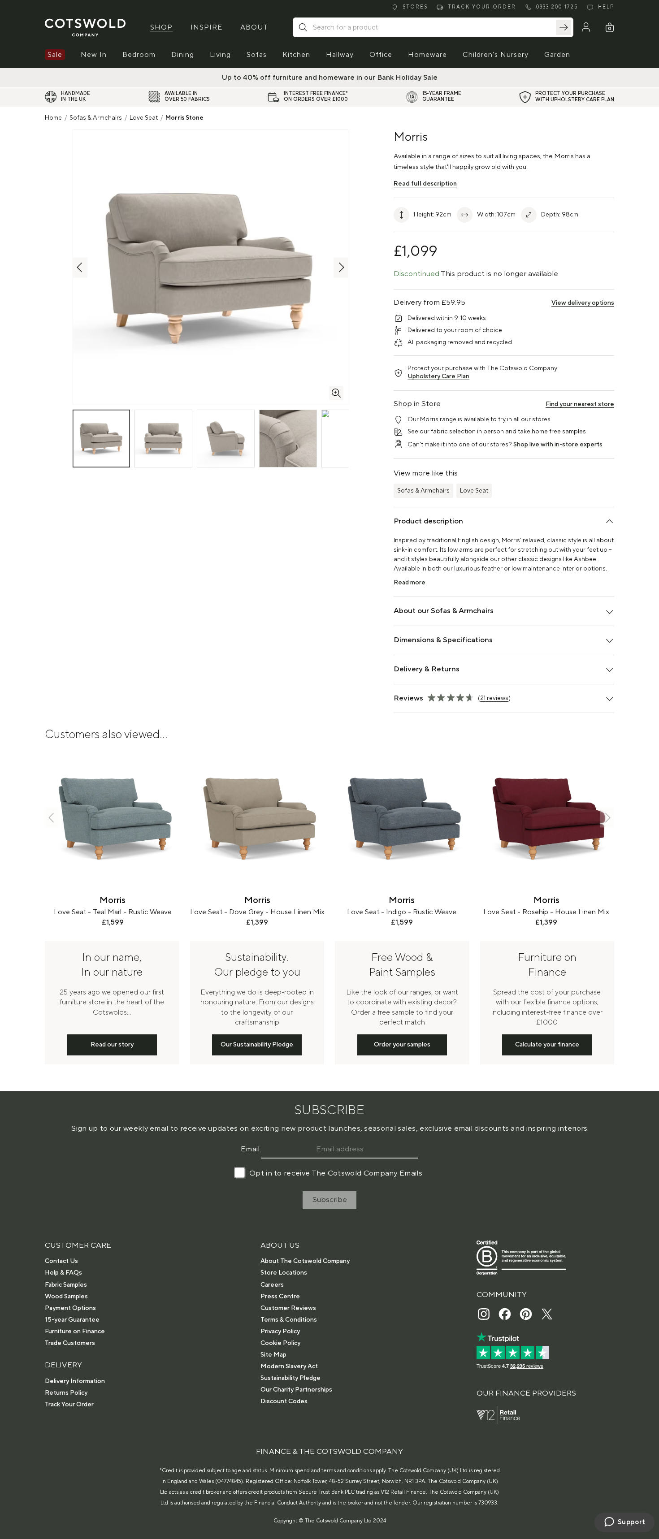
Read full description (425, 184)
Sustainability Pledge (290, 1378)
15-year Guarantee (72, 1319)
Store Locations (283, 1272)
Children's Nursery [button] (496, 54)
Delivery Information (75, 1381)
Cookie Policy (280, 1343)
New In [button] (94, 54)
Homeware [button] (427, 54)
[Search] (563, 27)
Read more (409, 583)
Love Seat (144, 118)
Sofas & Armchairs (95, 118)
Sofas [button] (257, 54)
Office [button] (380, 54)
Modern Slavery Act (289, 1366)
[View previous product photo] (80, 267)
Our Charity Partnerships (296, 1389)
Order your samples (402, 1045)
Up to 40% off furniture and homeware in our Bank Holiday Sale (330, 77)
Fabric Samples (66, 1284)
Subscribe (329, 1200)
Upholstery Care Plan (438, 376)
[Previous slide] (52, 818)
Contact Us (61, 1261)
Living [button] (220, 54)
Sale (55, 54)
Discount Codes (284, 1401)
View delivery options (582, 303)
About (254, 27)
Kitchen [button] (296, 54)
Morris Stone (184, 118)
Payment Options (70, 1308)
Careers (272, 1284)
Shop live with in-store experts (558, 445)
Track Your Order (69, 1404)
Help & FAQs (63, 1272)
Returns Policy (66, 1392)
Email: (251, 1149)
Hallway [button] (340, 54)
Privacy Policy (280, 1331)
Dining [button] (182, 54)
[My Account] (586, 27)
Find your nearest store (580, 404)
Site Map (273, 1354)
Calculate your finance (547, 1045)
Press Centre (280, 1296)
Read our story (112, 1045)
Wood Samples (66, 1296)
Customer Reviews (288, 1308)
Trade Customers (70, 1343)
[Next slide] (607, 818)
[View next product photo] (341, 267)
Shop (161, 27)
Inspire (206, 27)
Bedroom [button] (139, 54)
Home (53, 118)
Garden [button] (557, 54)
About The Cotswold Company (305, 1261)
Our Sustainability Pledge (257, 1045)
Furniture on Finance (75, 1331)
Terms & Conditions (288, 1319)
